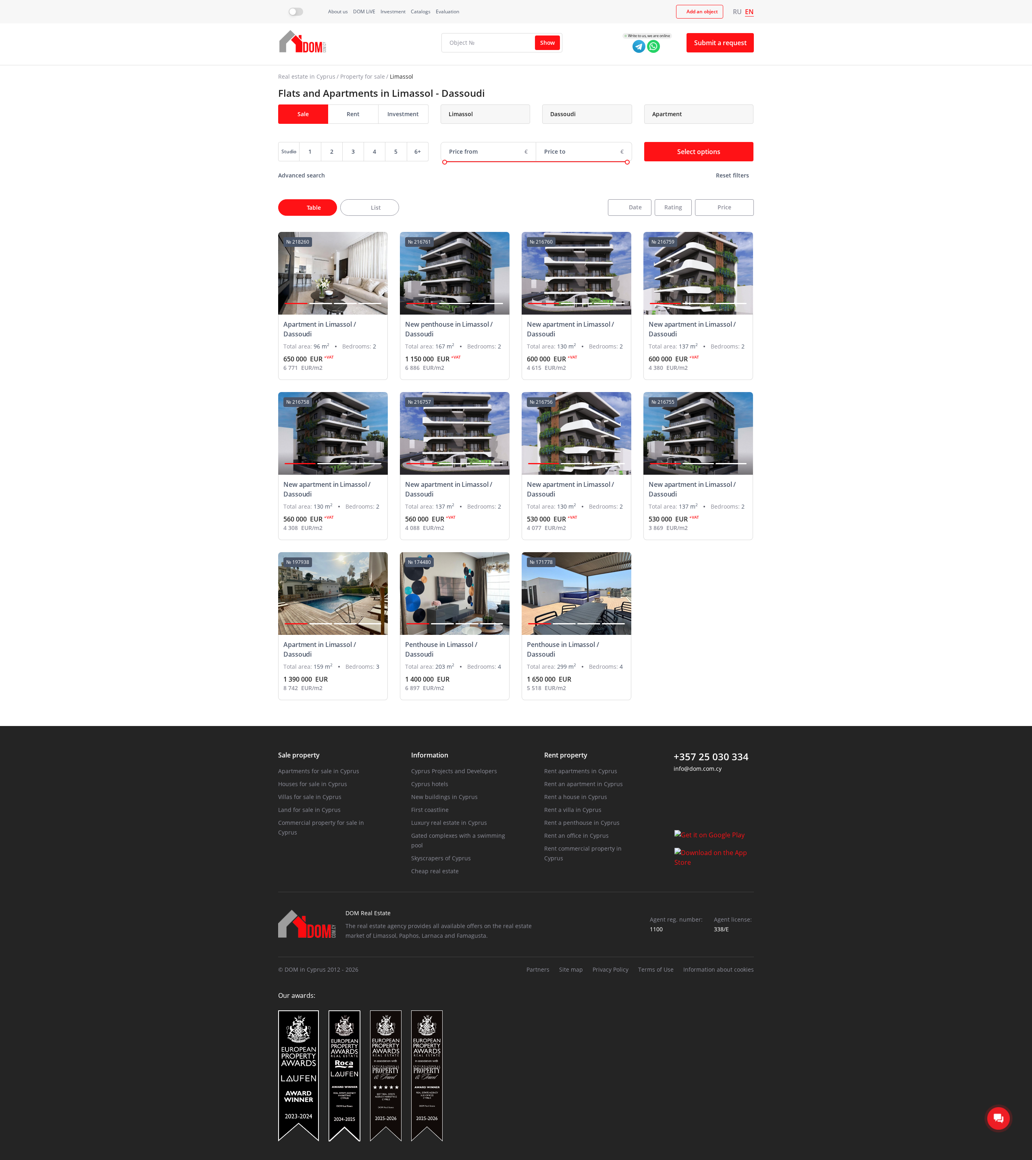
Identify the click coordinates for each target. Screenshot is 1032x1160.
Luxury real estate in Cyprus (449, 822)
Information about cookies (718, 969)
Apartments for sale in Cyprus (318, 771)
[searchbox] (492, 114)
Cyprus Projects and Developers (454, 771)
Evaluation (447, 11)
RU (737, 11)
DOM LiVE (364, 11)
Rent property (565, 755)
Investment (393, 11)
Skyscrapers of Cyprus (441, 858)
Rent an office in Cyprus (576, 835)
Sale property (299, 755)
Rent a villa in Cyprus (572, 810)
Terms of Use (656, 969)
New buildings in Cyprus (444, 797)
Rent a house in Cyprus (575, 797)
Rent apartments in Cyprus (580, 771)
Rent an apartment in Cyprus (583, 784)
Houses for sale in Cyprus (312, 784)
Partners (537, 969)
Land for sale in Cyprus (309, 810)
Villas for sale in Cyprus (309, 797)
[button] (296, 303)
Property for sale (362, 76)
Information (429, 755)
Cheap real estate (435, 871)
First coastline (430, 810)
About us (338, 11)
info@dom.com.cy (698, 768)
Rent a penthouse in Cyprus (582, 822)
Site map (571, 969)
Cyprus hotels (429, 784)
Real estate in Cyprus (306, 76)
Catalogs (421, 11)
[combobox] (486, 114)
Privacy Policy (610, 969)
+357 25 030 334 (711, 756)
